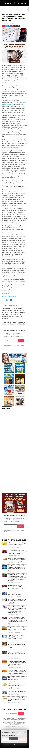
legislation (10, 314)
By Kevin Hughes (17, 632)
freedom (7, 312)
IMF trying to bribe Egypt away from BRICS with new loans (17, 678)
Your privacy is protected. (9, 345)
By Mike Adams (17, 555)
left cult (4, 314)
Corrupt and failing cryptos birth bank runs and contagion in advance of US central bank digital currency (17, 672)
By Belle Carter (16, 590)
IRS (11, 312)
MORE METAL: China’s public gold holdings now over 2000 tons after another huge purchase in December (17, 663)
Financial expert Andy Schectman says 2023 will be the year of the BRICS (16, 699)
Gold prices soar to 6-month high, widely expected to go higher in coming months (16, 685)
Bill (21, 308)
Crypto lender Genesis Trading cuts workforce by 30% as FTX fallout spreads (17, 629)
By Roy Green (16, 547)
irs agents (16, 312)
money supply (18, 314)
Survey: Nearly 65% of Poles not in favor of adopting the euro (17, 593)
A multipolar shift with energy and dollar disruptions (16, 692)
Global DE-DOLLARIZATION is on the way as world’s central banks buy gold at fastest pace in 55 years (17, 560)
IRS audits (23, 312)
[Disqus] (14, 431)
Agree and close (13, 738)
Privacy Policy (11, 735)
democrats (18, 310)
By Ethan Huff (16, 624)
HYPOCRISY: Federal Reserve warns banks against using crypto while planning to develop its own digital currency (17, 645)
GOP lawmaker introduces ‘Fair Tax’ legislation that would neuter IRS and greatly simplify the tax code (17, 601)
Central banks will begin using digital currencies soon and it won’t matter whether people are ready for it (17, 568)
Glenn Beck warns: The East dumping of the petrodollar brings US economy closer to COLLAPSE (17, 587)
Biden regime (16, 308)
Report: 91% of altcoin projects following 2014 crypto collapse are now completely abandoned (17, 637)
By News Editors (17, 674)
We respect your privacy (21, 722)
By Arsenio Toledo (17, 562)
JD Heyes (12, 23)
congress (5, 310)
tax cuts (12, 316)
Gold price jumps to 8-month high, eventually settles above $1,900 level (17, 544)
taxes (17, 316)
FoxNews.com (6, 293)
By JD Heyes (16, 571)
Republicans (6, 316)
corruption (11, 310)
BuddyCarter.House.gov (9, 296)
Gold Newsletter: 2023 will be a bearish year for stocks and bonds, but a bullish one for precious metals (17, 654)
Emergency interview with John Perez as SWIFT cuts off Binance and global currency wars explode (17, 552)
